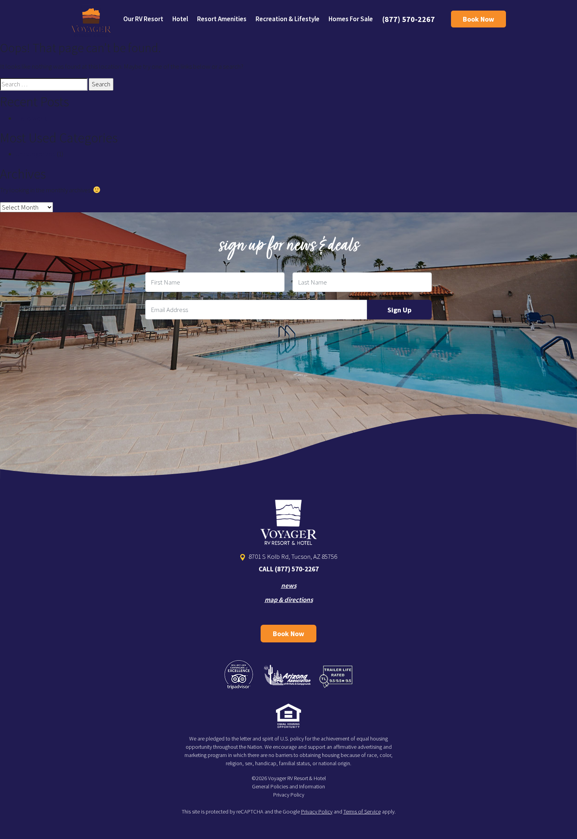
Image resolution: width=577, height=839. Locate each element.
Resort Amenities (222, 19)
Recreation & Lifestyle (288, 19)
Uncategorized (36, 154)
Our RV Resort (143, 19)
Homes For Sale (351, 19)
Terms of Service (362, 811)
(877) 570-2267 (408, 19)
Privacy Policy (288, 794)
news (288, 585)
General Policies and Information (288, 786)
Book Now (478, 19)
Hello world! (32, 118)
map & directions (289, 599)
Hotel (180, 19)
